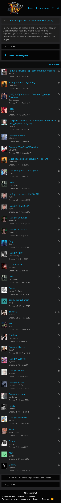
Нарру (12, 405)
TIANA (11, 350)
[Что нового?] (52, 8)
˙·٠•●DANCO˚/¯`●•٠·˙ (17, 385)
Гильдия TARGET (17, 370)
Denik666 (13, 85)
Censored (13, 288)
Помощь (36, 499)
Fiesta (12, 441)
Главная (45, 499)
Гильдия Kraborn (17, 394)
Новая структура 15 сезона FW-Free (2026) (31, 20)
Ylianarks (12, 138)
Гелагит (12, 126)
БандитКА (13, 150)
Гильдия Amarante (18, 417)
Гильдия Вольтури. (18, 217)
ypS (10, 326)
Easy (11, 241)
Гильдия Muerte (17, 347)
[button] (3, 8)
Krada (12, 108)
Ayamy (12, 361)
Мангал (12, 314)
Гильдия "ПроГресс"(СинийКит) (24, 147)
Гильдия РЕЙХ (16, 252)
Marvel (12, 111)
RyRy (11, 197)
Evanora (12, 220)
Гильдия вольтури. (18, 229)
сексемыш (13, 185)
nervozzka (13, 267)
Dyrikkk (12, 456)
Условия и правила (26, 496)
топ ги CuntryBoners (19, 300)
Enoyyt (11, 73)
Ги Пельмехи (15, 264)
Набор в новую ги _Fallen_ (22, 82)
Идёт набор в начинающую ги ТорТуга (28, 158)
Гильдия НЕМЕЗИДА (19, 205)
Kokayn (12, 444)
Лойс (11, 173)
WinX (11, 323)
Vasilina (12, 409)
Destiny (12, 464)
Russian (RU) (31, 493)
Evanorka (13, 232)
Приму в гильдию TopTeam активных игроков (32, 70)
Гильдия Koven (16, 382)
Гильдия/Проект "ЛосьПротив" (24, 170)
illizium (12, 429)
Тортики (13, 311)
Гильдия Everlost (17, 358)
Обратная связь (9, 496)
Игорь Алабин (15, 291)
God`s (12, 276)
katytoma (13, 397)
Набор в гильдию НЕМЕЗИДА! (24, 194)
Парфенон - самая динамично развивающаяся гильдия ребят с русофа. (32, 122)
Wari (11, 303)
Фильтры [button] (53, 64)
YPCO (11, 420)
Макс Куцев (14, 432)
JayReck (12, 467)
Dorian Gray (14, 256)
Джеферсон (14, 100)
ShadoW (13, 335)
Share (11, 244)
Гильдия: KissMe (17, 135)
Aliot (11, 453)
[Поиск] (57, 8)
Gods (11, 182)
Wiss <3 (12, 373)
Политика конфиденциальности (16, 499)
